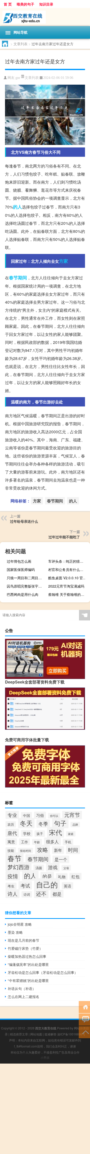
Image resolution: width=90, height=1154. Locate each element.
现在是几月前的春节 (23, 940)
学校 (26, 833)
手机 (68, 842)
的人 (17, 206)
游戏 (53, 867)
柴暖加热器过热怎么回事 (27, 956)
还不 (41, 893)
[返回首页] (84, 1006)
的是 (47, 876)
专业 (12, 815)
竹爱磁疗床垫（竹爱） (25, 948)
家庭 (71, 834)
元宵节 (72, 814)
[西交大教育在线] (45, 17)
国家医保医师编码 (21, 569)
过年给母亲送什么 (24, 521)
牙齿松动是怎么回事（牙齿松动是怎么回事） (43, 972)
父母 (66, 868)
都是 (57, 893)
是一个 (60, 859)
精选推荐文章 (19, 1034)
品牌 (75, 824)
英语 (67, 885)
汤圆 (39, 867)
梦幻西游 (19, 867)
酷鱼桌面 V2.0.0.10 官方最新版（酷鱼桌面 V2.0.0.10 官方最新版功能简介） (68, 577)
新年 (58, 850)
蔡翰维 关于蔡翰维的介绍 (68, 594)
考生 (11, 885)
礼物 (62, 876)
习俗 (40, 815)
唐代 (12, 832)
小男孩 (45, 1057)
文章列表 (21, 43)
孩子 (39, 833)
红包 (76, 876)
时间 (73, 849)
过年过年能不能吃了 (64, 536)
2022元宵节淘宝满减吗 (66, 586)
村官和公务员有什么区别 (67, 569)
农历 (11, 824)
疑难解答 (50, 1034)
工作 (24, 841)
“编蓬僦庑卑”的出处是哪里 (28, 964)
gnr (18, 78)
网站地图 (36, 1034)
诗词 (27, 894)
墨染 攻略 (15, 932)
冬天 (26, 823)
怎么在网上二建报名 (23, 996)
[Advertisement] (45, 1109)
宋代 (55, 832)
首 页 (8, 4)
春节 (15, 858)
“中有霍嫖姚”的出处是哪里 (28, 980)
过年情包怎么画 (19, 561)
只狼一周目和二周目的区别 (27, 577)
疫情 (13, 876)
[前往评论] (84, 1019)
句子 (60, 823)
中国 (26, 815)
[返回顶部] (84, 1031)
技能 (11, 850)
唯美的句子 (25, 4)
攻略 (42, 849)
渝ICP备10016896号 (71, 1034)
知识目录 (46, 4)
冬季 (43, 823)
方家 (63, 261)
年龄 (37, 842)
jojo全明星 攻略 (20, 924)
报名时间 (25, 851)
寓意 (11, 841)
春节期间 (18, 277)
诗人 (13, 893)
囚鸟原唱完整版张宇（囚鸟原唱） (27, 586)
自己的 (47, 884)
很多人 (52, 841)
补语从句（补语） (22, 988)
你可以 (54, 816)
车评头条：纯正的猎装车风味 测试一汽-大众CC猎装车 (68, 561)
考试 (25, 885)
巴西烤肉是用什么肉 (22, 594)
